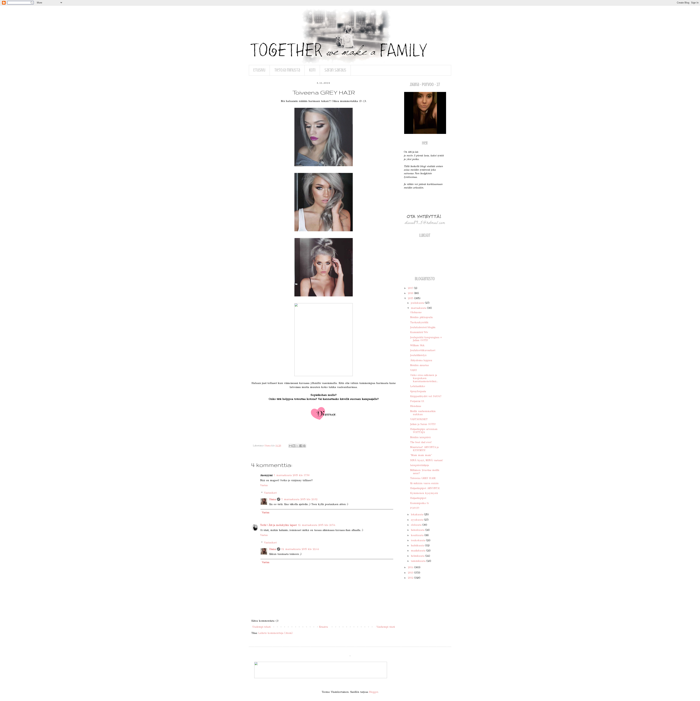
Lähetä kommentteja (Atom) (275, 633)
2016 (411, 293)
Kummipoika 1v (419, 503)
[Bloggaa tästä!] (294, 446)
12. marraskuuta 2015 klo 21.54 (316, 525)
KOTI (312, 70)
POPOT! (414, 508)
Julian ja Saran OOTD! (423, 424)
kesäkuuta (417, 535)
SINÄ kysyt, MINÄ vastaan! (426, 460)
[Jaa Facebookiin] (301, 446)
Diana (272, 499)
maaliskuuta (418, 550)
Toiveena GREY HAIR (422, 478)
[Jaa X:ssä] (297, 446)
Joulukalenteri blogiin (422, 327)
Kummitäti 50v (419, 332)
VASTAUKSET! (419, 419)
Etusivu (259, 70)
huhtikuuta (418, 545)
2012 (411, 577)
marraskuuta (419, 308)
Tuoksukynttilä (419, 322)
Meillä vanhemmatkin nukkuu (423, 413)
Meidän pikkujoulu (421, 317)
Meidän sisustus (419, 365)
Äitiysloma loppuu (421, 360)
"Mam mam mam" (421, 455)
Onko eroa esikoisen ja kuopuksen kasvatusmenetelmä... (424, 378)
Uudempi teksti (261, 626)
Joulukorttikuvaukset (422, 350)
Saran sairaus (335, 70)
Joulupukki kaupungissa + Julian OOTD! (426, 339)
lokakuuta (417, 514)
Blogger (373, 692)
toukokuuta (418, 540)
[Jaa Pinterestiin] (304, 446)
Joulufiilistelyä (418, 355)
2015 (411, 298)
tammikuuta (418, 561)
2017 (411, 288)
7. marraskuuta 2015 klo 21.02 (299, 499)
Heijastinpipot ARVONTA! (425, 488)
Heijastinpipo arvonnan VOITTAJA (424, 431)
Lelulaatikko (417, 386)
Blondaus (415, 406)
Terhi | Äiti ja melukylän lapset (278, 525)
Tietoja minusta (287, 70)
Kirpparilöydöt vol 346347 (425, 396)
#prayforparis (418, 391)
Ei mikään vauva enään (424, 483)
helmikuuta (418, 555)
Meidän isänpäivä (420, 437)
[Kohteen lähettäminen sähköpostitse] (290, 446)
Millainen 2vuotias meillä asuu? (424, 472)
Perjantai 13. (417, 401)
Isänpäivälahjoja (419, 465)
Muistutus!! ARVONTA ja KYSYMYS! (424, 449)
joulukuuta (418, 302)
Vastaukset (270, 492)
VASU (413, 370)
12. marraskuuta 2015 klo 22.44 (300, 549)
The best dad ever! (421, 442)
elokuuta (416, 524)
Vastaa (264, 485)
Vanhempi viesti (385, 626)
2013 (411, 572)
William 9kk (417, 345)
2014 (411, 567)
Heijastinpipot (418, 498)
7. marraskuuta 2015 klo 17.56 (292, 475)
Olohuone (416, 312)
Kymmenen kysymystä (424, 493)
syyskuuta (417, 519)
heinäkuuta (418, 530)
